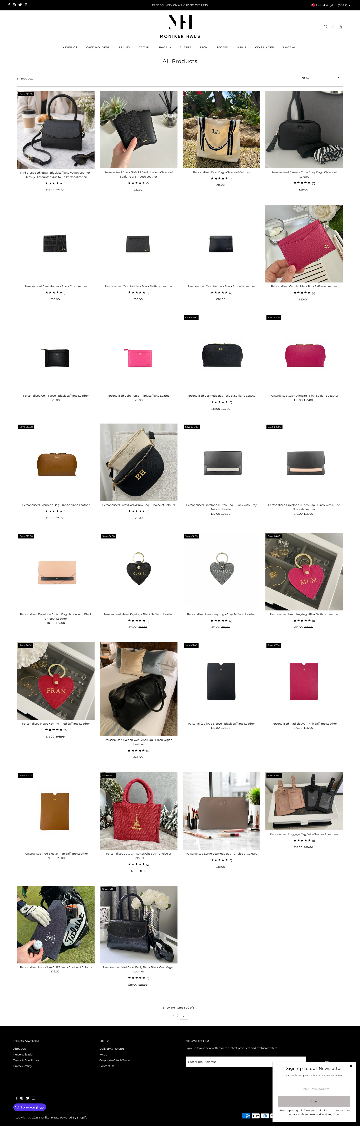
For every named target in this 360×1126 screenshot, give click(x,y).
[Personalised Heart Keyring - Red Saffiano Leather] (56, 681)
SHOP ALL (290, 47)
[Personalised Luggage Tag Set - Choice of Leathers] (304, 801)
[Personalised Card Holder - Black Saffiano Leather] (138, 243)
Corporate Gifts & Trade (114, 1060)
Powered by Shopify (73, 1117)
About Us (19, 1048)
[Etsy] (26, 5)
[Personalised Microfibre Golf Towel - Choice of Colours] (56, 924)
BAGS (163, 47)
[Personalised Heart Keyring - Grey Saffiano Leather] (221, 571)
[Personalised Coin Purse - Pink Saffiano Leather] (138, 353)
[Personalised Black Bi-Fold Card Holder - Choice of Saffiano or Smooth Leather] (138, 129)
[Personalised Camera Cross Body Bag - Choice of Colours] (304, 129)
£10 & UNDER (264, 47)
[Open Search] (326, 27)
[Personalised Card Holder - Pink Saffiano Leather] (304, 243)
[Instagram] (14, 5)
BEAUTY (124, 47)
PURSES (185, 47)
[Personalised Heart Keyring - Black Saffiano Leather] (138, 571)
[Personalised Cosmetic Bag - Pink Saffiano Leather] (304, 353)
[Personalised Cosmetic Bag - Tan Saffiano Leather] (56, 462)
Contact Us (106, 1066)
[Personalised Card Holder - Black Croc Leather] (56, 243)
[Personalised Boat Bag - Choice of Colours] (221, 129)
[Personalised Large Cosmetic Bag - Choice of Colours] (221, 811)
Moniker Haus (48, 1117)
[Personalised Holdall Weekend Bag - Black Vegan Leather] (138, 689)
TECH (204, 47)
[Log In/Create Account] (332, 27)
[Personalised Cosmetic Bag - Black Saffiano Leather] (221, 353)
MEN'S (241, 47)
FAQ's (103, 1054)
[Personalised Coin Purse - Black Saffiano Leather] (56, 353)
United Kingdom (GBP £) (332, 5)
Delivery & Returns (111, 1048)
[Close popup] (351, 1066)
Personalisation (23, 1054)
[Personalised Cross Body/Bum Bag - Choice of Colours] (138, 462)
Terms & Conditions (26, 1060)
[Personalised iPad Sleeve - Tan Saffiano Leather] (56, 811)
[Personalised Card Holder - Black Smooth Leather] (221, 243)
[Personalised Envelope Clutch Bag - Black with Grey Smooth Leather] (221, 462)
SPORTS (222, 47)
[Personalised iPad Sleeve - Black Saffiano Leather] (221, 681)
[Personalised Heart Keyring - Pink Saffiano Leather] (304, 571)
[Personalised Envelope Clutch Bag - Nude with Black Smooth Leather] (56, 571)
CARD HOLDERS (98, 47)
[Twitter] (20, 5)
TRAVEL (144, 47)
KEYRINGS (69, 47)
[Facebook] (9, 5)
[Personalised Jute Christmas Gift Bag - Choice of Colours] (138, 811)
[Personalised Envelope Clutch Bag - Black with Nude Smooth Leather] (304, 462)
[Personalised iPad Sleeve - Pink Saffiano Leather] (304, 681)
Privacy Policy (22, 1066)
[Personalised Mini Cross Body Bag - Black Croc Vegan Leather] (138, 924)
